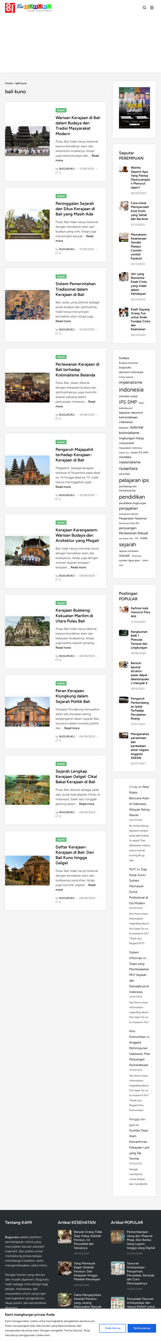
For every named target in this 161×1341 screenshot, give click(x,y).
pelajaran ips (134, 480)
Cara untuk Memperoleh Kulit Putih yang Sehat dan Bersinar (140, 211)
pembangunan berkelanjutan (128, 488)
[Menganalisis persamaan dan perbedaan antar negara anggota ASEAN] (123, 734)
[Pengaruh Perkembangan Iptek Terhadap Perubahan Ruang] (123, 699)
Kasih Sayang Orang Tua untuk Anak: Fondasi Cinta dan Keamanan (140, 319)
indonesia (131, 389)
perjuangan (127, 528)
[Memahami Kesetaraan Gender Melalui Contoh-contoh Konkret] (123, 235)
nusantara (128, 468)
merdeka (125, 457)
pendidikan (132, 497)
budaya (124, 358)
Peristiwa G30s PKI (129, 523)
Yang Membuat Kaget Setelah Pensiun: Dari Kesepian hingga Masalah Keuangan (87, 1271)
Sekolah (124, 555)
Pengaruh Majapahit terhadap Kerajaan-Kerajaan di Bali (74, 455)
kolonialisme (129, 432)
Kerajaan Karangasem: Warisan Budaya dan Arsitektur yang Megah (77, 535)
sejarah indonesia (128, 551)
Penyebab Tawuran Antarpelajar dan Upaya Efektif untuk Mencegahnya (141, 1305)
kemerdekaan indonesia (128, 419)
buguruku (125, 367)
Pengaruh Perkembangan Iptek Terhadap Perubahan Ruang (140, 708)
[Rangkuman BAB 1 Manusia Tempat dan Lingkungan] (123, 632)
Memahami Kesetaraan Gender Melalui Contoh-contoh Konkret (138, 246)
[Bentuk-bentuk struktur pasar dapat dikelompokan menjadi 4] (123, 663)
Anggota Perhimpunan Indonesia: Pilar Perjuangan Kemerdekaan (139, 1054)
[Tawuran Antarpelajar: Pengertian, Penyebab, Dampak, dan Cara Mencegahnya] (117, 1264)
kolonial (136, 427)
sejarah (127, 544)
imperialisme (130, 382)
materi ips (124, 452)
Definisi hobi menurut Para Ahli (140, 612)
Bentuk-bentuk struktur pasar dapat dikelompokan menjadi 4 (140, 673)
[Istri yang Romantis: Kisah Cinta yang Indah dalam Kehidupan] (123, 274)
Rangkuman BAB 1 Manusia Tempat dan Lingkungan (139, 639)
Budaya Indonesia (128, 362)
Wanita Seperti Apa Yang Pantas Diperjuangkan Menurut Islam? (140, 177)
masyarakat (126, 443)
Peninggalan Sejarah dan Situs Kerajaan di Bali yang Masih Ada (75, 209)
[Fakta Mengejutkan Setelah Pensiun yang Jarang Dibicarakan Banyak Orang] (64, 1295)
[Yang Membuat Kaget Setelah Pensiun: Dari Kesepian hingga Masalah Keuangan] (64, 1264)
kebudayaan (126, 408)
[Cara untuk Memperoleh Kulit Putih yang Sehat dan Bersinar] (123, 203)
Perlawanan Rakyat (133, 533)
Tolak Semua (112, 1328)
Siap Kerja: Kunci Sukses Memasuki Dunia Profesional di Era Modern (138, 886)
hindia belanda (126, 377)
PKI (136, 538)
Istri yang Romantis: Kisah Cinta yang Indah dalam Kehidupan (139, 284)
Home (9, 83)
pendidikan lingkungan (132, 503)
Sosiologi (136, 555)
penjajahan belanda (128, 514)
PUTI (132, 869)
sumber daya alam (129, 560)
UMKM (145, 560)
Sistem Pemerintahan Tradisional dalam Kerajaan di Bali (76, 289)
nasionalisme (130, 462)
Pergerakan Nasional (132, 518)
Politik (143, 538)
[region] (80, 1325)
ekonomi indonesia (131, 372)
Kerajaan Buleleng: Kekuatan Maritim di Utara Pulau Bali (74, 615)
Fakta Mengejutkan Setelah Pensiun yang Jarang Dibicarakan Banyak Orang (87, 1303)
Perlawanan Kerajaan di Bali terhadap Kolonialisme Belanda (77, 369)
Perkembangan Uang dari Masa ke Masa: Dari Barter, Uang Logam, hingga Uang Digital (141, 1240)
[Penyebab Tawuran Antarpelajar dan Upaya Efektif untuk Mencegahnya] (117, 1299)
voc (121, 565)
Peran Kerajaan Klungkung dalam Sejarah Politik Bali (73, 696)
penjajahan (128, 508)
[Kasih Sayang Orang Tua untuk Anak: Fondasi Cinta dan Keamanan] (123, 310)
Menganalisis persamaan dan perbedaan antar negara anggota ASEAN (140, 746)
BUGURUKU (67, 168)
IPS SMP (128, 402)
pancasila (124, 473)
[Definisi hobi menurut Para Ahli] (123, 608)
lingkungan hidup (131, 438)
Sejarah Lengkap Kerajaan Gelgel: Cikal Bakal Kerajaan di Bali (76, 776)
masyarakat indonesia (130, 447)
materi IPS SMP (139, 452)
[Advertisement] (80, 45)
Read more (63, 321)
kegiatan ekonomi (131, 412)
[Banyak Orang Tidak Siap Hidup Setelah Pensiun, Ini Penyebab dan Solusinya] (64, 1232)
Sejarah (61, 110)
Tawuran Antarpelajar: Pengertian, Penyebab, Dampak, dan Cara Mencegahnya (141, 1273)
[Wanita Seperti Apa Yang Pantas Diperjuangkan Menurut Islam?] (123, 168)
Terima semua (141, 1328)
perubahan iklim (126, 538)
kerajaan (124, 427)
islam (141, 402)
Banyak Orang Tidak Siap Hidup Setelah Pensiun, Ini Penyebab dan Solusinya (88, 1240)
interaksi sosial (128, 396)
